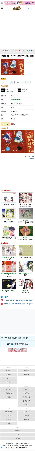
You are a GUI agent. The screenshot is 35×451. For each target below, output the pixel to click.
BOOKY (26, 405)
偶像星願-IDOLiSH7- (16, 99)
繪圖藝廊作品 (8, 411)
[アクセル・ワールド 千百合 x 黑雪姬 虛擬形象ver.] (26, 197)
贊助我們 (26, 419)
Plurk (8, 378)
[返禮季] (26, 266)
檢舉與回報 (9, 393)
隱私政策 (26, 370)
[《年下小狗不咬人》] (17, 3)
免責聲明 (26, 374)
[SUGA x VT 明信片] (26, 250)
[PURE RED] (9, 266)
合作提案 (26, 415)
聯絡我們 (8, 389)
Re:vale (8, 82)
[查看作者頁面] (3, 90)
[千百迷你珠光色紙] (9, 213)
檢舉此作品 (31, 158)
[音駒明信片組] (26, 284)
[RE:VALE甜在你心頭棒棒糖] (26, 231)
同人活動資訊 (26, 389)
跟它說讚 (14, 50)
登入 (30, 8)
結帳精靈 (17, 438)
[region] (15, 175)
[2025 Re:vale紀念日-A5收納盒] (26, 213)
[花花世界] (9, 250)
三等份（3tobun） (10, 91)
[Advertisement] (17, 29)
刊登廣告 (26, 411)
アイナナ (3, 82)
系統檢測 (8, 423)
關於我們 (8, 370)
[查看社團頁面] (19, 90)
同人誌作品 (26, 393)
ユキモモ (22, 82)
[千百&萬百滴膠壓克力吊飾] (9, 231)
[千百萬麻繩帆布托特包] (9, 197)
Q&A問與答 (9, 419)
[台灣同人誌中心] (17, 8)
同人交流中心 (8, 415)
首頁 (2, 447)
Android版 (17, 430)
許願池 (9, 397)
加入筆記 (30, 50)
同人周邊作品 (26, 397)
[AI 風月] (17, 350)
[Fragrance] (9, 284)
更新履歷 (8, 374)
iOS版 (17, 434)
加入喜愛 (22, 50)
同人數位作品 (26, 401)
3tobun (24, 91)
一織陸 (17, 82)
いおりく (28, 82)
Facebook (8, 382)
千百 (13, 82)
